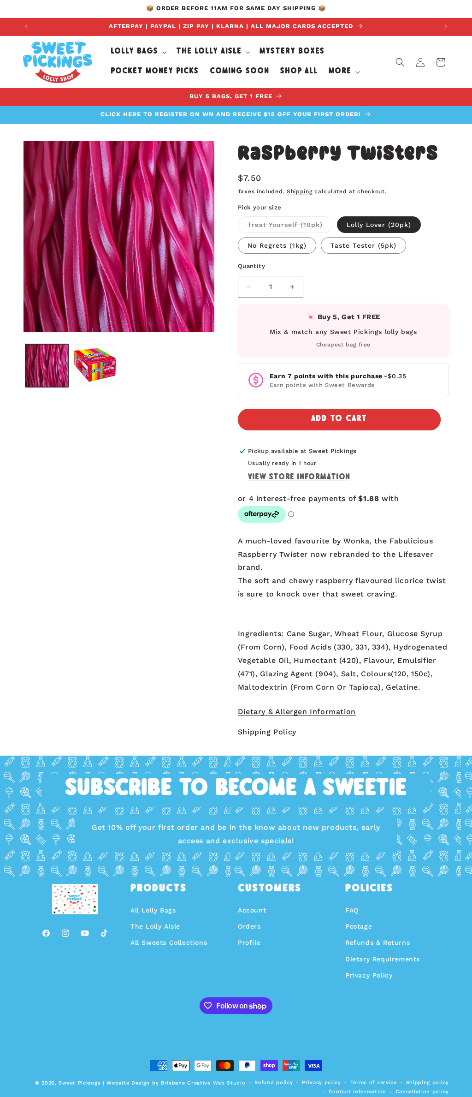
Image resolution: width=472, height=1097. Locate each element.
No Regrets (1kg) (277, 245)
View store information (299, 477)
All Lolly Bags (153, 910)
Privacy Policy (368, 975)
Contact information (357, 1092)
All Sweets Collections (168, 942)
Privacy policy (321, 1082)
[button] (138, 52)
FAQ (352, 910)
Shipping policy (427, 1082)
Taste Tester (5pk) (363, 245)
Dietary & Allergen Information (297, 711)
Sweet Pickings (79, 1083)
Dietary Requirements (382, 959)
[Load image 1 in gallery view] (46, 365)
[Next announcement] (446, 27)
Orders (249, 926)
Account (252, 910)
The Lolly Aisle (155, 926)
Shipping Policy (267, 731)
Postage (358, 926)
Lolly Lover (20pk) (379, 224)
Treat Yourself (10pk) (290, 227)
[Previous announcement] (26, 27)
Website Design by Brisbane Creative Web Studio (175, 1083)
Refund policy (273, 1082)
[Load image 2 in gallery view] (94, 365)
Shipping (300, 191)
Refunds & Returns (377, 942)
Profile (249, 942)
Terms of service (373, 1082)
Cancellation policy (422, 1092)
